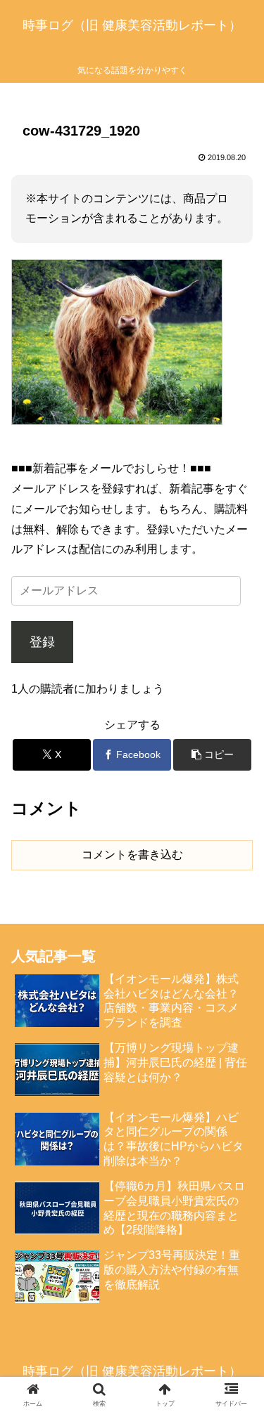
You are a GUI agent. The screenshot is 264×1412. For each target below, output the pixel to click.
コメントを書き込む (132, 855)
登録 (42, 642)
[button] (212, 755)
